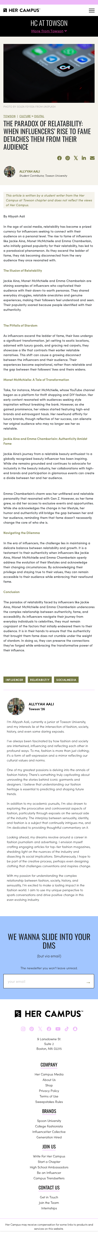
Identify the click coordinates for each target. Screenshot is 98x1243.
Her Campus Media (49, 1074)
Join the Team (49, 1202)
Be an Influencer (49, 1172)
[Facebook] (59, 158)
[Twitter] (76, 158)
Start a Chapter (49, 1161)
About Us (49, 1079)
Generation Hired (49, 1137)
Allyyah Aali (29, 171)
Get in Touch (49, 1197)
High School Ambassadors (49, 1167)
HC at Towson (49, 23)
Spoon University (49, 1120)
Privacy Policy (49, 1090)
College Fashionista (49, 1126)
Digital (39, 116)
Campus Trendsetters (49, 1178)
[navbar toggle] (92, 10)
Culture (25, 116)
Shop (49, 1085)
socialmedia (66, 680)
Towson (9, 116)
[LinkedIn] (84, 158)
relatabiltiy (39, 680)
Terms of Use (49, 1096)
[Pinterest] (67, 158)
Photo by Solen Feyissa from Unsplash (29, 106)
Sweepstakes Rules (49, 1101)
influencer (14, 680)
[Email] (92, 158)
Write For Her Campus (49, 1156)
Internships (49, 1208)
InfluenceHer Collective (49, 1131)
